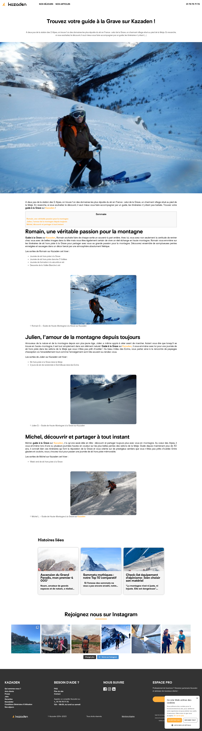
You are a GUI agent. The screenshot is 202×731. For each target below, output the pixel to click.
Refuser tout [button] (190, 720)
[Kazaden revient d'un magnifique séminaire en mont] (55, 639)
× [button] (197, 698)
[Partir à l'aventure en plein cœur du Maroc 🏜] (85, 639)
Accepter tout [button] (174, 720)
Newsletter (9, 702)
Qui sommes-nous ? (13, 689)
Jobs (7, 697)
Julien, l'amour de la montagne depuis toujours (47, 221)
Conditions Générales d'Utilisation (18, 704)
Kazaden (50, 208)
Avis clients (9, 691)
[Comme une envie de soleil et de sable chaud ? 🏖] (176, 639)
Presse (7, 694)
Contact (57, 694)
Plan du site (58, 691)
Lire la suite (47, 589)
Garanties (9, 699)
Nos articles (63, 4)
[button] (61, 701)
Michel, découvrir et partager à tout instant (45, 224)
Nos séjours (46, 4)
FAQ (56, 689)
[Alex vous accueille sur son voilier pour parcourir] (25, 639)
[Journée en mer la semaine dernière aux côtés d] (146, 639)
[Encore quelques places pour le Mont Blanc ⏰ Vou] (116, 639)
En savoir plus (179, 716)
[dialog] (182, 712)
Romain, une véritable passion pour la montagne (47, 219)
